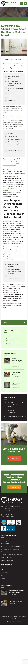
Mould (8, 344)
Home (2, 19)
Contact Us (4, 578)
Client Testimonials (6, 572)
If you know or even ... (15, 601)
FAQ (2, 575)
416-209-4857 (11, 410)
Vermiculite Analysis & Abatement (10, 549)
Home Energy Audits (6, 557)
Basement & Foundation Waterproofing (11, 554)
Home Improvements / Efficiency (13, 340)
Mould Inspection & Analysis (8, 541)
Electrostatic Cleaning (7, 560)
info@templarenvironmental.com (16, 416)
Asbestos (9, 336)
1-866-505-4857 (11, 412)
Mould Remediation (6, 543)
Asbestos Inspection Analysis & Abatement (12, 546)
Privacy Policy (4, 581)
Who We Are (4, 570)
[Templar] (8, 3)
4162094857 (21, 3)
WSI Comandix (17, 621)
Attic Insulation (5, 552)
